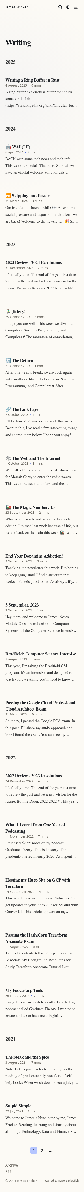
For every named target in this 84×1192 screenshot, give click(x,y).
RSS (8, 1171)
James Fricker (16, 7)
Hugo (61, 1181)
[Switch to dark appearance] (68, 7)
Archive (11, 1165)
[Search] (60, 7)
